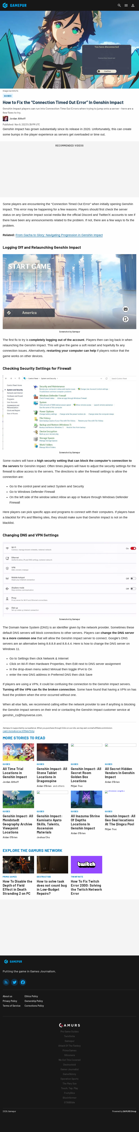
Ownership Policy (34, 1001)
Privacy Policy (10, 1001)
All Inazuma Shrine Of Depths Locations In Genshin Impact (85, 822)
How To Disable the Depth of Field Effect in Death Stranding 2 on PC (17, 887)
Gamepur (69, 1041)
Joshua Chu (43, 837)
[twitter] (14, 982)
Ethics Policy (31, 996)
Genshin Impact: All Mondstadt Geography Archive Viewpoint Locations (18, 824)
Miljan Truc (77, 786)
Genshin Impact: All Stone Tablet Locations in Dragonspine (52, 775)
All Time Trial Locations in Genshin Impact (15, 773)
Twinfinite (69, 1036)
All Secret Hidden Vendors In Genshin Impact (120, 773)
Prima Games (69, 1050)
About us (7, 996)
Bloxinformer (69, 1097)
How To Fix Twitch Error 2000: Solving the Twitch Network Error (86, 887)
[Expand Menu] (126, 5)
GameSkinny (69, 1074)
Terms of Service (12, 1005)
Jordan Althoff (11, 781)
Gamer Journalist (70, 1069)
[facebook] (22, 982)
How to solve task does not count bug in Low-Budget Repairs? (52, 887)
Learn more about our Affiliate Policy (18, 731)
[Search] (119, 5)
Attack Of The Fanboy (69, 1045)
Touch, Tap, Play (69, 1088)
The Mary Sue (70, 1083)
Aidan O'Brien (44, 786)
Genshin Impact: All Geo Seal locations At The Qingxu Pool (120, 820)
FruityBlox (69, 1092)
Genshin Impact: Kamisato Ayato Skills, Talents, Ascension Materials (49, 824)
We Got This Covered (69, 1059)
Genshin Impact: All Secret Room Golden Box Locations (86, 775)
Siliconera (69, 1055)
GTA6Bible (69, 1102)
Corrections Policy (34, 1005)
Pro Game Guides (70, 1031)
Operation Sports (69, 1078)
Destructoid (69, 1064)
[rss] (6, 982)
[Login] (133, 5)
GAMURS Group (129, 1111)
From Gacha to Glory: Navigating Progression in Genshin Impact (59, 235)
